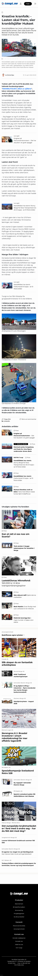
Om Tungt (19, 948)
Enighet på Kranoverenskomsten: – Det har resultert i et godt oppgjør (25, 140)
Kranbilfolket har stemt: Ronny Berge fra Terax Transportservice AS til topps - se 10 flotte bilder (25, 208)
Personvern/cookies (19, 926)
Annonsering (19, 910)
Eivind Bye (10, 75)
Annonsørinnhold (19, 929)
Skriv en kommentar (29, 419)
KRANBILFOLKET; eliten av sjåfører (16, 89)
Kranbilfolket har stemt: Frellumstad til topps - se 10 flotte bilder (23, 287)
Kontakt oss (19, 941)
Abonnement (19, 904)
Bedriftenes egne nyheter (12, 635)
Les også (16, 136)
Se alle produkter (19, 917)
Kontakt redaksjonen (19, 938)
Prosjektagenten (19, 913)
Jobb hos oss (19, 944)
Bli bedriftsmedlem (19, 907)
